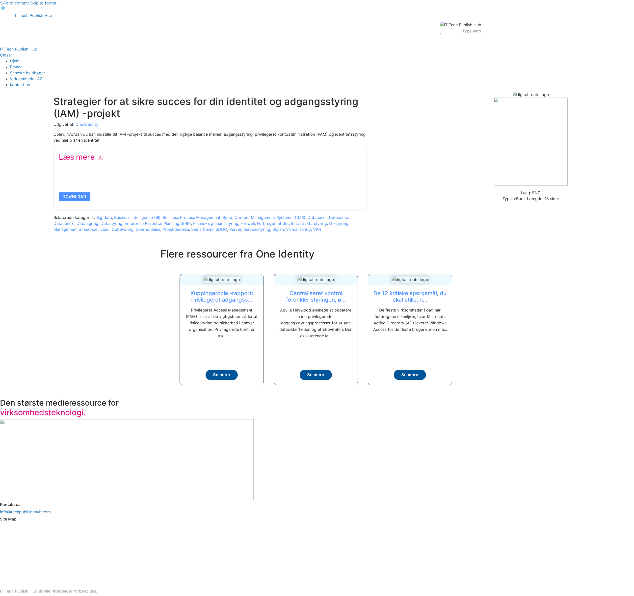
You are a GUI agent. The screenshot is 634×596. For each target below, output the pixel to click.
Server (235, 229)
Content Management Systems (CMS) (270, 217)
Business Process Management (191, 217)
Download (74, 196)
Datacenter (339, 217)
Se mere (221, 374)
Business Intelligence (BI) (137, 217)
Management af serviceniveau (81, 229)
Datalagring (87, 223)
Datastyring (111, 223)
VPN (317, 229)
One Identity (87, 124)
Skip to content (14, 2)
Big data (104, 217)
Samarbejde (202, 229)
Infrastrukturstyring (309, 223)
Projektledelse (175, 229)
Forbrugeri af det (273, 223)
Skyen (278, 229)
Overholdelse (148, 229)
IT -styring (338, 223)
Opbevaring (122, 229)
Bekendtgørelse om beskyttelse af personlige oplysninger (273, 181)
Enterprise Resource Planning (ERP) (158, 223)
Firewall (247, 223)
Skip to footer (43, 2)
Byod (227, 217)
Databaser (317, 217)
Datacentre (63, 223)
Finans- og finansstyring (215, 223)
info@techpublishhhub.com (25, 511)
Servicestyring (256, 229)
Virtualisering (298, 229)
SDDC (221, 229)
